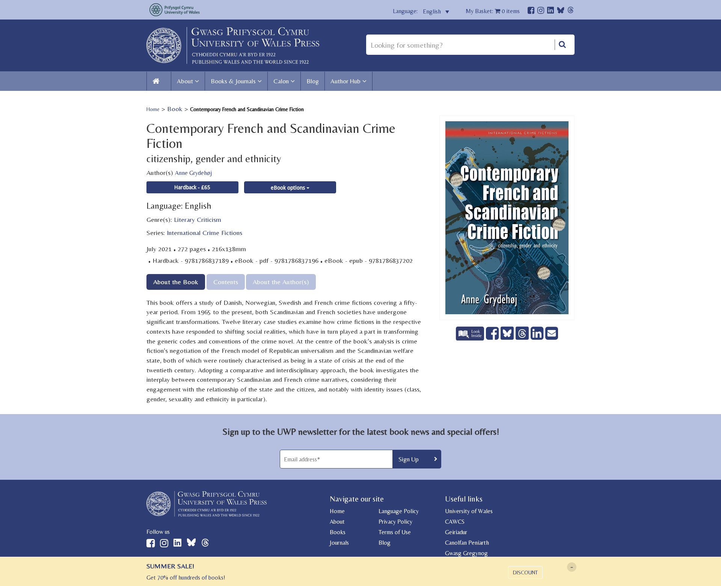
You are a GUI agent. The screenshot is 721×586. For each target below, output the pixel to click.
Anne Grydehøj (193, 172)
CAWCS (455, 521)
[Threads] (570, 11)
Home (153, 109)
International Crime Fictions (204, 233)
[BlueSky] (560, 12)
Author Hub (345, 81)
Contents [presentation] (225, 282)
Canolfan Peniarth (467, 542)
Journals (339, 542)
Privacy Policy (395, 521)
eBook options (288, 187)
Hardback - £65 (192, 187)
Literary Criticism (197, 219)
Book (175, 109)
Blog (312, 81)
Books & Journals (233, 81)
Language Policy (399, 511)
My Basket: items (493, 11)
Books (337, 532)
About (185, 81)
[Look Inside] (471, 337)
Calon (281, 81)
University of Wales (469, 511)
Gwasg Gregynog (466, 553)
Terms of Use (395, 532)
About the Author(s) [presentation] (281, 282)
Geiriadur (456, 532)
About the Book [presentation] (175, 282)
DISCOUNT (525, 572)
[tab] (175, 281)
